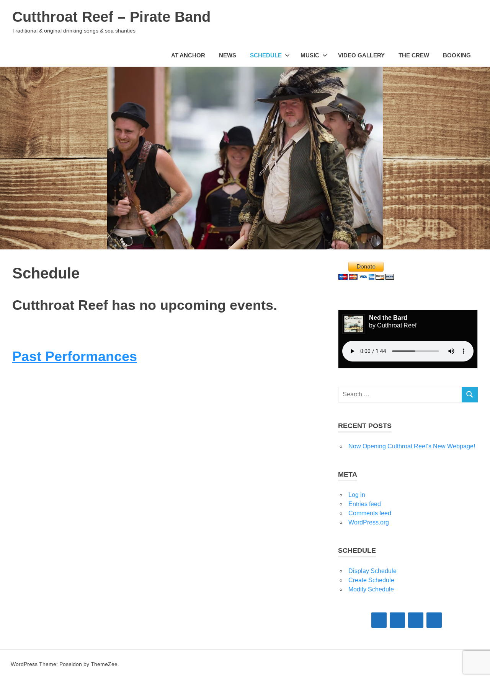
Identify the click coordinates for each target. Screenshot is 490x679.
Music (310, 55)
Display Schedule (372, 571)
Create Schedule (371, 580)
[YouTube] (434, 620)
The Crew (414, 55)
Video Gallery (361, 55)
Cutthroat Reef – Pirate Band (111, 17)
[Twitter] (415, 620)
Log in (356, 495)
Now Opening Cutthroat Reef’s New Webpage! (411, 446)
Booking (457, 55)
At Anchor (188, 55)
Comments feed (369, 513)
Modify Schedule (371, 589)
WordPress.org (368, 522)
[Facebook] (379, 620)
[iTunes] (397, 620)
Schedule (266, 55)
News (227, 55)
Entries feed (364, 504)
